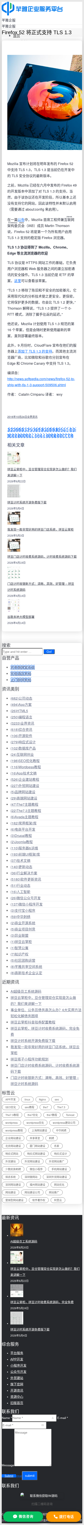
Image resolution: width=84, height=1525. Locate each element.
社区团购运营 (23, 960)
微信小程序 (36, 1169)
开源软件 (21, 735)
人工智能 (20, 891)
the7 (45, 1107)
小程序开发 (18, 1365)
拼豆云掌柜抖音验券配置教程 (33, 1022)
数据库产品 (23, 748)
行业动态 (20, 885)
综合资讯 (21, 729)
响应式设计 (23, 741)
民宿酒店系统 (21, 673)
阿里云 (58, 1200)
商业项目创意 (23, 929)
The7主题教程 (24, 804)
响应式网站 (11, 1153)
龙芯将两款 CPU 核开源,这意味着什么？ (38, 429)
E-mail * (62, 1418)
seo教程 (29, 1107)
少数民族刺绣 (13, 1169)
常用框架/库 (24, 823)
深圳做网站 (31, 1177)
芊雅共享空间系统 (26, 966)
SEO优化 (10, 1107)
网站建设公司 (32, 1192)
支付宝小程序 (23, 910)
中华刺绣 (20, 916)
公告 (21, 219)
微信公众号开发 (26, 897)
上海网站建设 (39, 1130)
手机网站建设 (59, 1169)
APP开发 (10, 1099)
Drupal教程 (21, 835)
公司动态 (21, 698)
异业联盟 (19, 935)
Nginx (42, 1099)
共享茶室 (35, 1138)
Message (8, 1465)
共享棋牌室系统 (23, 667)
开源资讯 (16, 1390)
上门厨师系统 (21, 679)
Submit (9, 1475)
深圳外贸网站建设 (56, 1177)
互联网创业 (22, 754)
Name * (7, 1418)
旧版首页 (16, 1403)
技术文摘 (20, 860)
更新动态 (21, 866)
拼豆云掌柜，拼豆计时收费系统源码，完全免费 (42, 1302)
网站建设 (10, 1192)
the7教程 (52, 1115)
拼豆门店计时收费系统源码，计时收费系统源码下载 (42, 556)
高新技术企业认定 (26, 972)
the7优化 (33, 1115)
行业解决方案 (24, 873)
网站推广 (54, 1192)
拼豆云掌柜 (21, 941)
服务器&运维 (24, 848)
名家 (56, 1146)
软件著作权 (38, 1200)
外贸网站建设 (25, 785)
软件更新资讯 (26, 879)
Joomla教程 (22, 841)
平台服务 (16, 1353)
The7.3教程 (12, 1115)
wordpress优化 (35, 1122)
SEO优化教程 (25, 760)
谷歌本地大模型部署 (20, 617)
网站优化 (59, 1184)
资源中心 (16, 1396)
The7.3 (61, 1107)
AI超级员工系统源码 (26, 991)
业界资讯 (32, 416)
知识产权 (19, 954)
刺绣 (51, 1138)
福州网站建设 (37, 1184)
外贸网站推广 (56, 1161)
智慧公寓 (19, 947)
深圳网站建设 (13, 1184)
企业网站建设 (13, 1138)
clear (19, 1475)
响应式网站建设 (36, 1153)
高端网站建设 (24, 798)
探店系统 (10, 1177)
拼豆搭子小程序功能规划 (29, 1059)
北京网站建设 (13, 1146)
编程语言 (21, 717)
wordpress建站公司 (64, 1122)
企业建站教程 (25, 779)
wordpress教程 (14, 1130)
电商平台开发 (23, 829)
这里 (17, 280)
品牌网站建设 (23, 791)
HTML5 (19, 710)
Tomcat (70, 1115)
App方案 (21, 704)
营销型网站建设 (14, 1200)
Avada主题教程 (24, 816)
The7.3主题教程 (26, 810)
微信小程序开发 (27, 904)
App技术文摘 (24, 773)
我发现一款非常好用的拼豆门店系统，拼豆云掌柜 (40, 529)
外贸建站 (10, 1161)
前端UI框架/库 (25, 854)
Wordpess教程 (26, 766)
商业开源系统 (23, 922)
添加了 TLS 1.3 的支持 (35, 351)
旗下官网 (16, 1384)
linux (27, 1099)
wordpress (11, 1122)
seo (57, 1099)
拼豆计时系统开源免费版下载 (27, 502)
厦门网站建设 (37, 1146)
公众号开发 (18, 1372)
